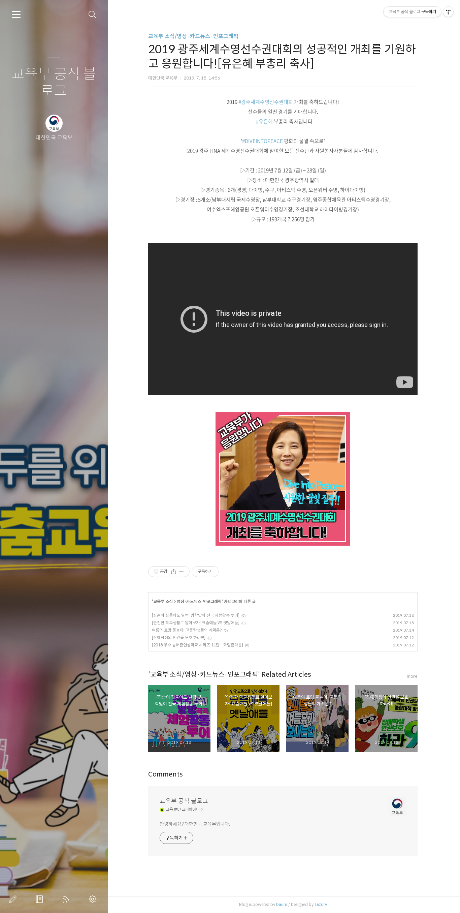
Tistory (321, 904)
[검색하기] (92, 15)
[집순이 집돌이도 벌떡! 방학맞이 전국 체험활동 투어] (195, 615)
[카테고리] (16, 14)
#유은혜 (264, 121)
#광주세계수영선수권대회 (265, 101)
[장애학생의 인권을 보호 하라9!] (178, 637)
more (412, 676)
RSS (67, 899)
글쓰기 (14, 899)
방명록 (41, 899)
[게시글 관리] (182, 572)
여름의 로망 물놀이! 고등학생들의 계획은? (187, 630)
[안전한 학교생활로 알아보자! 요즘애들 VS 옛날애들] (195, 622)
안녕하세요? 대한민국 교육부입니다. (195, 824)
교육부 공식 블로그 (53, 82)
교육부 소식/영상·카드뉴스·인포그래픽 (193, 36)
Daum (281, 904)
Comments (165, 774)
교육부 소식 (163, 601)
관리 (94, 899)
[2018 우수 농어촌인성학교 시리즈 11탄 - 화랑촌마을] (197, 644)
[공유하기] (173, 572)
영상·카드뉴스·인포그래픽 (199, 601)
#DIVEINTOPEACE (262, 141)
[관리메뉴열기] (448, 12)
